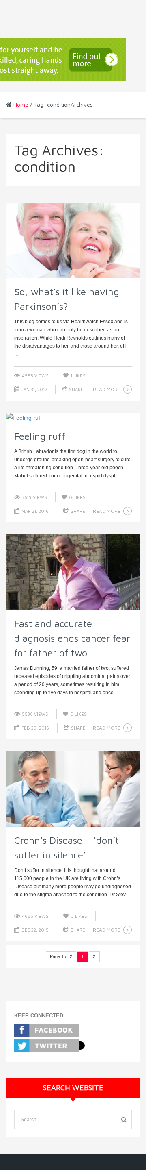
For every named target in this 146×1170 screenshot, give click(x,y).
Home (20, 104)
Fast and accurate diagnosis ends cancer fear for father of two (72, 638)
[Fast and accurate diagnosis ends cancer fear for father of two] (73, 572)
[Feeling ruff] (73, 418)
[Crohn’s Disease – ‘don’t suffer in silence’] (73, 789)
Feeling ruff (39, 436)
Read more (106, 389)
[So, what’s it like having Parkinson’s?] (73, 240)
